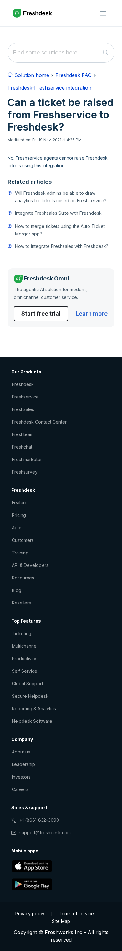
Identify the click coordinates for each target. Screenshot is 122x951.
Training (20, 552)
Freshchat (22, 447)
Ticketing (21, 633)
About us (21, 751)
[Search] (105, 53)
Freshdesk (23, 384)
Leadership (23, 764)
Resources (23, 577)
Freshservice (25, 396)
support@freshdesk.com (45, 832)
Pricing (19, 515)
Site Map (61, 921)
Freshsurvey (25, 472)
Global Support (27, 683)
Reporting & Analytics (34, 708)
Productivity (24, 658)
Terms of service (76, 913)
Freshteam (22, 434)
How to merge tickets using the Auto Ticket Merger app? (60, 230)
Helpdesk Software (32, 721)
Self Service (24, 671)
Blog (16, 590)
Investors (21, 776)
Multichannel (25, 646)
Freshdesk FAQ (73, 75)
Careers (20, 789)
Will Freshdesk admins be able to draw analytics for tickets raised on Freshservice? (60, 196)
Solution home (31, 75)
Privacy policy (29, 913)
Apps (17, 527)
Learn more (92, 313)
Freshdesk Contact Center (39, 421)
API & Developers (30, 565)
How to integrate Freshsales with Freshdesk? (61, 246)
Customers (23, 540)
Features (21, 502)
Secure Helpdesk (30, 696)
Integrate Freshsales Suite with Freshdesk (58, 213)
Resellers (21, 602)
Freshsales (23, 409)
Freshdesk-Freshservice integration (49, 88)
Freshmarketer (27, 459)
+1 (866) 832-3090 (39, 820)
